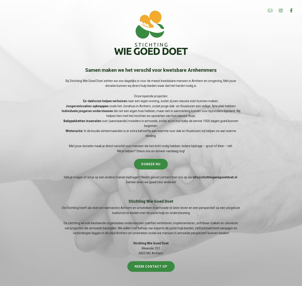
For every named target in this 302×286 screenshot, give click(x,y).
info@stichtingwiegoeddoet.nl (215, 177)
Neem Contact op (151, 266)
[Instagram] (280, 10)
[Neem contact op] (270, 10)
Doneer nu (151, 164)
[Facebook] (291, 10)
